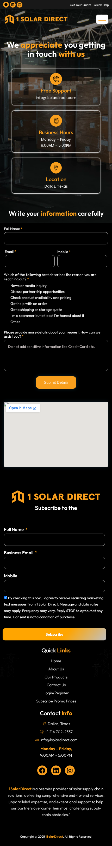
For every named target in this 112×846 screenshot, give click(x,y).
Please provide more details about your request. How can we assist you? (52, 334)
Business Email (19, 552)
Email (10, 252)
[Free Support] (56, 79)
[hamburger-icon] (102, 19)
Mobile (64, 252)
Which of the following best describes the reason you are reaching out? (50, 277)
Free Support (56, 90)
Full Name (13, 229)
